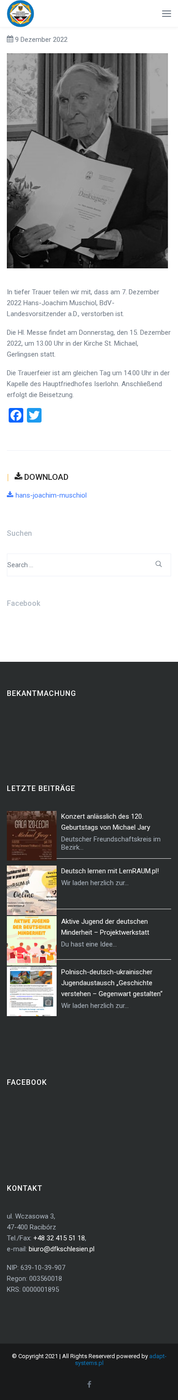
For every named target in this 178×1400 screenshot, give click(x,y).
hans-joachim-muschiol (51, 495)
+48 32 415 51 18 (59, 1238)
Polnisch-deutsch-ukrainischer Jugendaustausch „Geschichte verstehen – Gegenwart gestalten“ (111, 983)
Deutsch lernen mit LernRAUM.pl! (110, 871)
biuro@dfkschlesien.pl (61, 1249)
